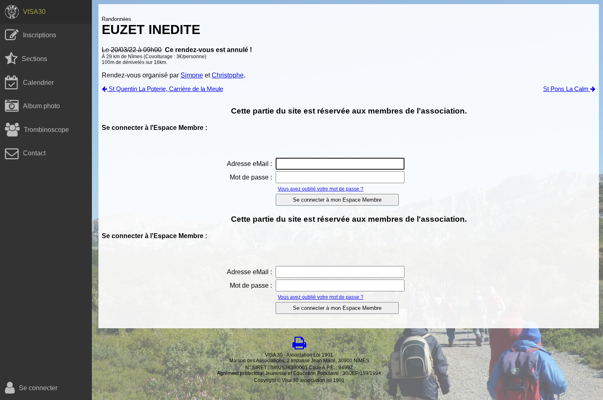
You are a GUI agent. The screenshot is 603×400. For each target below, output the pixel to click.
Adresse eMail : (249, 163)
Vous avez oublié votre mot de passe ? (320, 189)
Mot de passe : (251, 177)
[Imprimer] (299, 343)
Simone (191, 75)
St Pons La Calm (566, 89)
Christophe (228, 75)
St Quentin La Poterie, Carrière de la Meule (165, 89)
